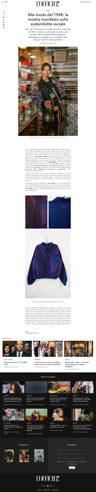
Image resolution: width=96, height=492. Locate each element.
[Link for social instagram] (47, 486)
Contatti (39, 489)
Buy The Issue (83, 2)
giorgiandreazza (50, 169)
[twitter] (4, 22)
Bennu (63, 167)
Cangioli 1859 (37, 167)
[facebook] (4, 14)
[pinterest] (4, 17)
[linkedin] (4, 20)
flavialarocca (41, 169)
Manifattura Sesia (45, 165)
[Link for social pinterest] (51, 486)
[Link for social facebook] (44, 486)
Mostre (36, 333)
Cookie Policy (55, 489)
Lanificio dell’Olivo (36, 165)
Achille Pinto (54, 165)
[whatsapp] (4, 25)
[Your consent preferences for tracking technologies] (2, 2)
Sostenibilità (29, 333)
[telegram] (4, 27)
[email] (4, 12)
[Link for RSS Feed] (54, 486)
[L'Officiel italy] (48, 4)
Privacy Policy (73, 464)
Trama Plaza (52, 162)
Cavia (30, 169)
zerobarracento (61, 169)
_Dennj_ (35, 169)
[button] (44, 455)
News (48, 10)
